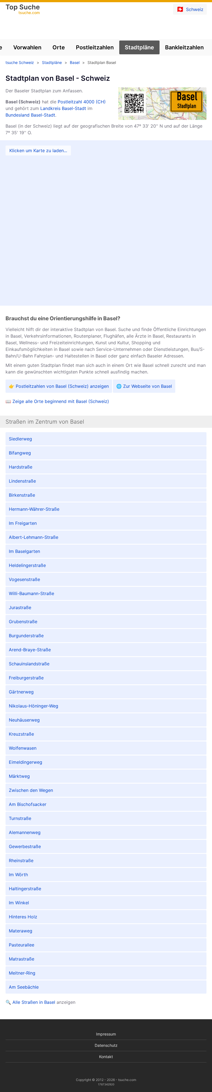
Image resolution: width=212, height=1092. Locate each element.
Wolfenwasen (22, 748)
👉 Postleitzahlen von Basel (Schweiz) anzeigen (59, 386)
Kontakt (106, 1056)
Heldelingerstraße (27, 565)
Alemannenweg (25, 832)
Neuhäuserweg (24, 720)
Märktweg (19, 776)
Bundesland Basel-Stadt (30, 115)
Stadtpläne (139, 47)
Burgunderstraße (26, 635)
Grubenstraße (23, 621)
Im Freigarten (23, 523)
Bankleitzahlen (184, 47)
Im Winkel (19, 902)
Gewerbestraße (25, 846)
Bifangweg (20, 453)
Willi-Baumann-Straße (31, 593)
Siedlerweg (20, 439)
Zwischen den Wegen (31, 790)
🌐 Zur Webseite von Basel (144, 386)
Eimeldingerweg (25, 762)
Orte (58, 47)
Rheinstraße (21, 860)
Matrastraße (21, 959)
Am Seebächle (24, 987)
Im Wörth (18, 874)
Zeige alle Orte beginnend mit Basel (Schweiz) (60, 401)
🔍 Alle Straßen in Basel (30, 1002)
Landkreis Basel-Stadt (63, 108)
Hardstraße (20, 467)
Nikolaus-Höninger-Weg (33, 706)
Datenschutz (106, 1045)
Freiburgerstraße (26, 678)
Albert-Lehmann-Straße (33, 537)
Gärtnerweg (21, 692)
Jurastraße (20, 607)
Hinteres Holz (23, 916)
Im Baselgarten (24, 551)
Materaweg (20, 931)
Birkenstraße (22, 495)
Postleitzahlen (95, 47)
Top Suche (23, 9)
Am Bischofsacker (27, 804)
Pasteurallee (21, 945)
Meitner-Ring (22, 973)
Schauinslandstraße (29, 663)
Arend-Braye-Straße (30, 649)
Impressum (106, 1034)
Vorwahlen (27, 47)
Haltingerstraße (25, 888)
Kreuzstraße (21, 734)
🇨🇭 (189, 9)
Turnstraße (20, 818)
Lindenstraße (22, 481)
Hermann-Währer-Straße (34, 509)
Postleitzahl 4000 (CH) (82, 101)
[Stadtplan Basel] (106, 223)
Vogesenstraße (24, 579)
